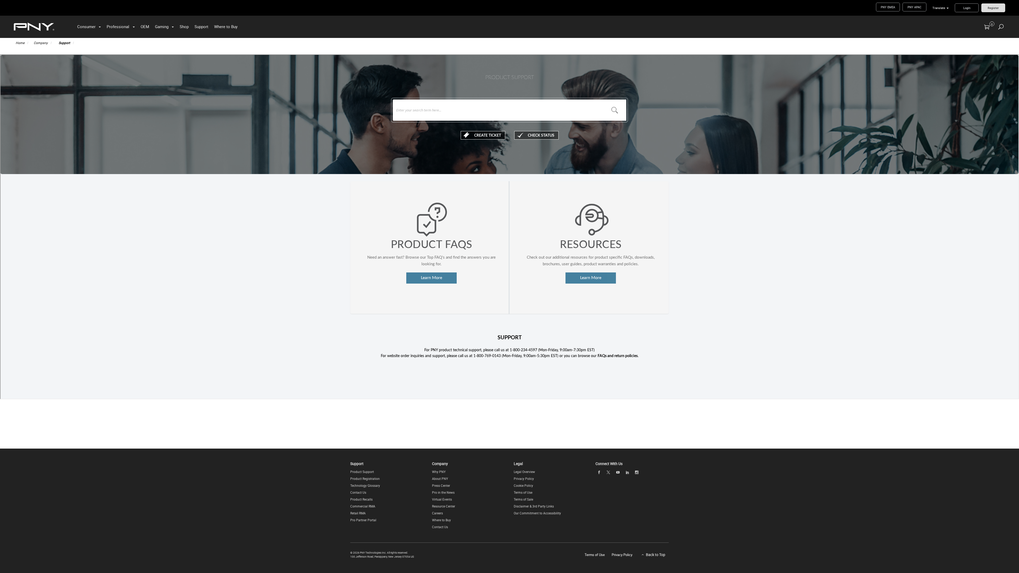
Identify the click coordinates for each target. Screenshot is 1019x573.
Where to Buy (226, 26)
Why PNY (439, 472)
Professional (118, 26)
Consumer (86, 26)
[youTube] (617, 472)
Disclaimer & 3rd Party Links (534, 506)
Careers (437, 513)
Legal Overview (524, 472)
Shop (184, 26)
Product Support (362, 472)
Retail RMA (358, 513)
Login (966, 8)
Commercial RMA (362, 506)
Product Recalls (361, 499)
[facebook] (598, 472)
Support (201, 26)
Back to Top (655, 554)
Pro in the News (443, 492)
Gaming (162, 26)
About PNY (440, 478)
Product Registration (365, 478)
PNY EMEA (888, 7)
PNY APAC (914, 7)
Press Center (441, 485)
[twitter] (608, 472)
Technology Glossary (365, 485)
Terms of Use (523, 492)
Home (20, 43)
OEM (145, 26)
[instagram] (636, 472)
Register (993, 8)
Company (41, 43)
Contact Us (358, 492)
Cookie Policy (523, 485)
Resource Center (443, 506)
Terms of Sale (523, 499)
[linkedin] (627, 472)
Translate (938, 8)
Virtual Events (442, 499)
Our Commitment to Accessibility (537, 513)
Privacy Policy (524, 478)
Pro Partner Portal (363, 520)
